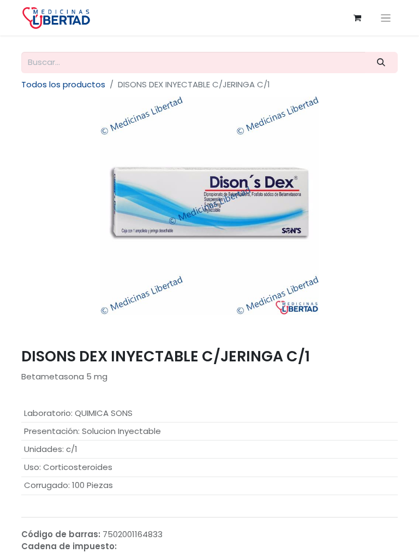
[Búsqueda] (381, 62)
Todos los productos (63, 84)
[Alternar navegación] (386, 17)
